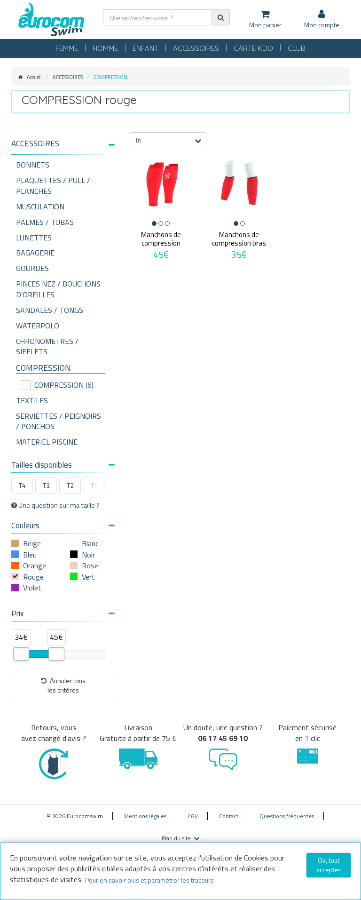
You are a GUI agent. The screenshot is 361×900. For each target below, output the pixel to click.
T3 (46, 485)
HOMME (105, 48)
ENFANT (145, 48)
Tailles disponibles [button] (41, 464)
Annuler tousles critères (66, 685)
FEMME (66, 48)
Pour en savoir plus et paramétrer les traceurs (149, 880)
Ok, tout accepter (328, 865)
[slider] (21, 654)
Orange (34, 565)
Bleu (30, 554)
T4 (22, 485)
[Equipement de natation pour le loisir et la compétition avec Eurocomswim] (51, 20)
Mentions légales (145, 816)
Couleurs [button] (25, 525)
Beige (32, 543)
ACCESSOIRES (196, 48)
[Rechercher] (221, 17)
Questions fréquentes (286, 816)
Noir (88, 554)
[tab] (63, 147)
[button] (63, 143)
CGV (193, 816)
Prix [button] (17, 613)
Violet (32, 587)
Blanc (90, 543)
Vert (88, 576)
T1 (94, 485)
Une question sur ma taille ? (58, 505)
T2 (70, 485)
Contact (228, 816)
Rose (90, 565)
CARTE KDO (253, 48)
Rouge (33, 576)
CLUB (297, 48)
